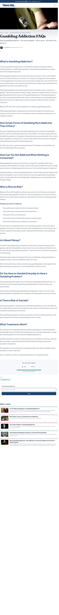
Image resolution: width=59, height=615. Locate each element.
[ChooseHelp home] (9, 5)
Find (29, 393)
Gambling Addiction (5, 379)
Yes (25, 366)
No (34, 366)
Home (1, 32)
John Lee (8, 47)
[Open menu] (54, 5)
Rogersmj (54, 27)
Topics (6, 32)
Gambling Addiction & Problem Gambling (20, 32)
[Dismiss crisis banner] (56, 1)
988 (26, 1)
